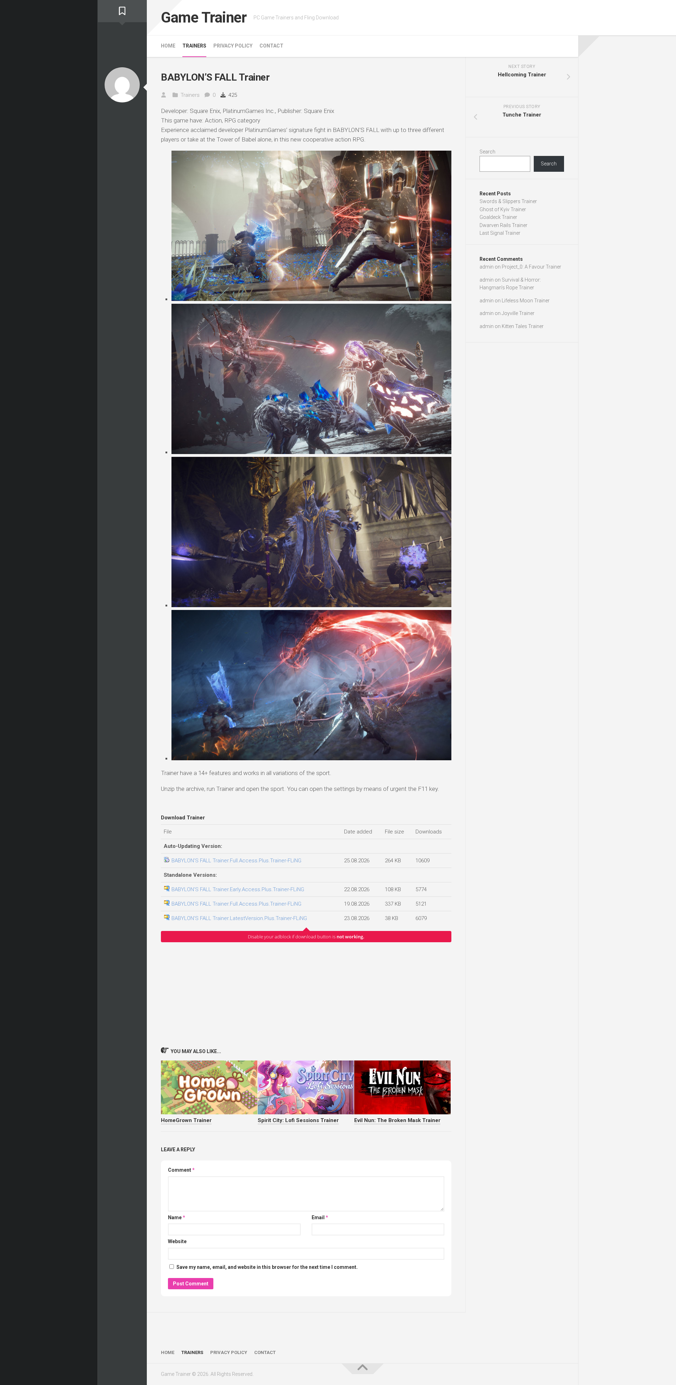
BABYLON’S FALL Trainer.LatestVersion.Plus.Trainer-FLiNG (239, 918)
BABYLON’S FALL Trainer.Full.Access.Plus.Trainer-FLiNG (236, 860)
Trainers (194, 46)
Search (487, 152)
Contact (271, 46)
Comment (181, 1170)
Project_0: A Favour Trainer (531, 267)
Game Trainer (203, 17)
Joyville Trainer (518, 313)
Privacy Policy (232, 46)
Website (177, 1241)
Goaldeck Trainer (498, 217)
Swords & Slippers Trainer (508, 201)
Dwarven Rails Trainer (503, 225)
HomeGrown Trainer (186, 1120)
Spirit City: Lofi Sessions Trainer (298, 1120)
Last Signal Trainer (500, 233)
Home (168, 46)
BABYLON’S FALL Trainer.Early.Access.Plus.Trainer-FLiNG (237, 889)
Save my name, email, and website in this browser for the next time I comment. (267, 1267)
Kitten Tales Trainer (523, 326)
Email (320, 1217)
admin (487, 267)
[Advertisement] (306, 994)
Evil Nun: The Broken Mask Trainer (397, 1120)
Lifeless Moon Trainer (526, 300)
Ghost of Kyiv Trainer (503, 209)
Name (176, 1217)
